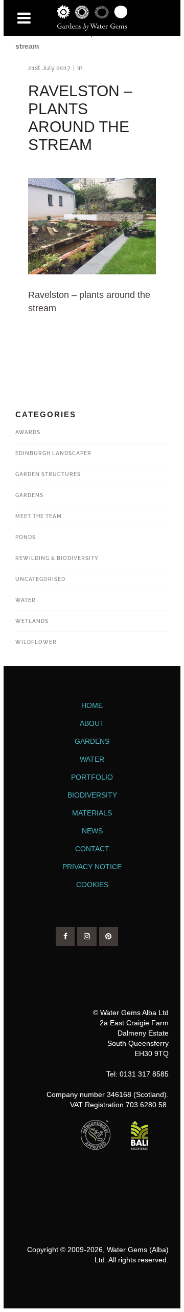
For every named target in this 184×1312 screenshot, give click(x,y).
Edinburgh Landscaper (53, 453)
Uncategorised (40, 579)
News (92, 831)
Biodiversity (92, 795)
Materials (92, 813)
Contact (92, 849)
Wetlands (32, 621)
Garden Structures (48, 474)
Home (92, 705)
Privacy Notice (92, 867)
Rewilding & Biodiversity (57, 558)
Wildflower (36, 642)
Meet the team (38, 516)
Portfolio (92, 777)
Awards (27, 432)
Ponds (25, 537)
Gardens (29, 495)
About (92, 723)
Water (25, 600)
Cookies (92, 884)
